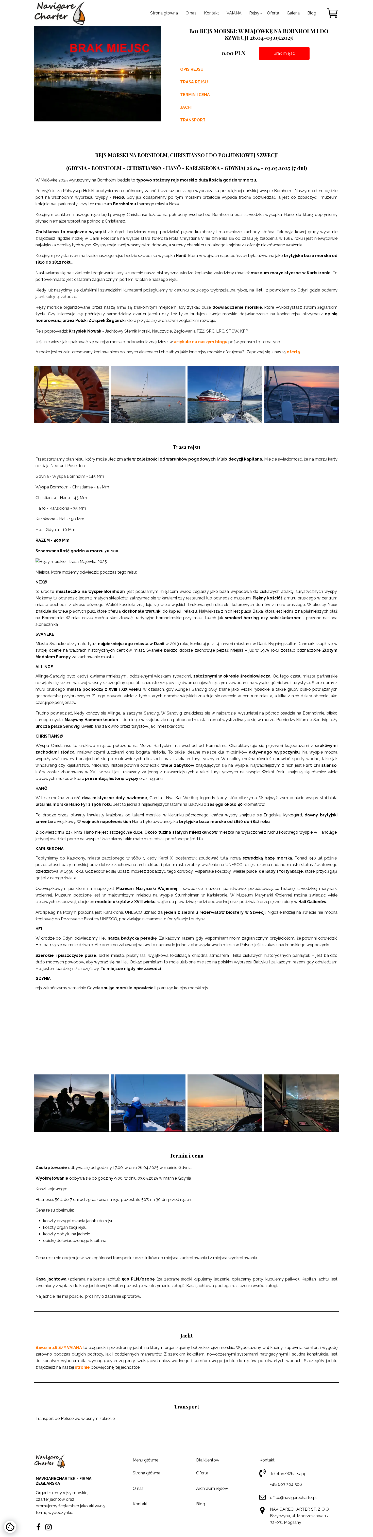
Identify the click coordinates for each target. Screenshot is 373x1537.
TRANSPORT (193, 120)
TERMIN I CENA (195, 94)
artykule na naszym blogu (200, 341)
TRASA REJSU (194, 82)
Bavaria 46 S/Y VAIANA (59, 1347)
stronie (82, 1367)
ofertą (293, 352)
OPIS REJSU (192, 69)
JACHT (186, 107)
